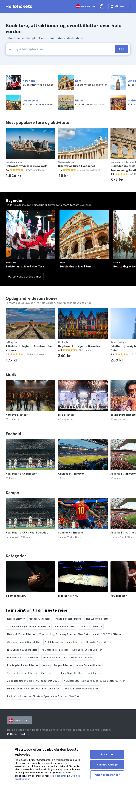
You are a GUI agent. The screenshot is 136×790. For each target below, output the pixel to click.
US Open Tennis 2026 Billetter (24, 642)
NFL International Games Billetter (63, 642)
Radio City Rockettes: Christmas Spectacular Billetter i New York (43, 696)
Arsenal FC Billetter (39, 618)
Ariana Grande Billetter (88, 665)
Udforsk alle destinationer (24, 276)
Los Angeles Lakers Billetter (22, 665)
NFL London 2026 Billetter (22, 649)
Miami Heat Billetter (54, 657)
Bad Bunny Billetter (64, 626)
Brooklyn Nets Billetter (99, 642)
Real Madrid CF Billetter (54, 649)
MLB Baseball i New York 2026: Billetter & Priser (33, 688)
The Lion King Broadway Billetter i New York (63, 634)
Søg (121, 49)
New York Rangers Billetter (57, 665)
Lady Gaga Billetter (71, 673)
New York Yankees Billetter (87, 649)
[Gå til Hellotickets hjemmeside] (19, 6)
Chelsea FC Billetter (91, 626)
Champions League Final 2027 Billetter (28, 626)
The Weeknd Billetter (97, 618)
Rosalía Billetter (16, 618)
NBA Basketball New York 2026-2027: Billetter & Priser (94, 680)
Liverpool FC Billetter (81, 657)
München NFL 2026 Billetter (23, 657)
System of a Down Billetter (22, 673)
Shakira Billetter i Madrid (68, 618)
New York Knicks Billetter (21, 634)
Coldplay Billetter (96, 673)
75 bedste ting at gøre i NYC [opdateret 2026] (33, 680)
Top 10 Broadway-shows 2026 (81, 688)
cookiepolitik (58, 775)
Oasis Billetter (49, 673)
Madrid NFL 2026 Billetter (107, 634)
